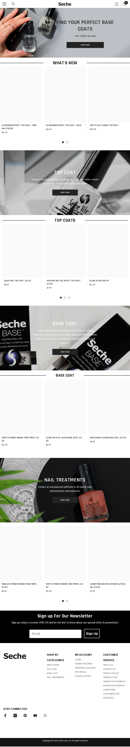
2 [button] (67, 142)
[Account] (116, 4)
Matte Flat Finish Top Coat (104, 125)
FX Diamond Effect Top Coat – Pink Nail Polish (19, 127)
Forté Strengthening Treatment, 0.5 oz (20, 439)
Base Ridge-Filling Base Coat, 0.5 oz (108, 437)
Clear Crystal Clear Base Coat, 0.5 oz (64, 439)
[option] (65, 100)
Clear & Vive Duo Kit (99, 280)
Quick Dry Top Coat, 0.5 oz (17, 280)
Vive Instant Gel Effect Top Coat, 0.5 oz (64, 282)
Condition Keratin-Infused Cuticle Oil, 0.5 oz (108, 586)
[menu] (4, 4)
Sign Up (92, 633)
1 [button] (63, 142)
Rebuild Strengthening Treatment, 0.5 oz (19, 586)
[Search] (13, 4)
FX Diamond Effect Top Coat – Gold (63, 125)
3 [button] (69, 298)
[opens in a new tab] (5, 715)
